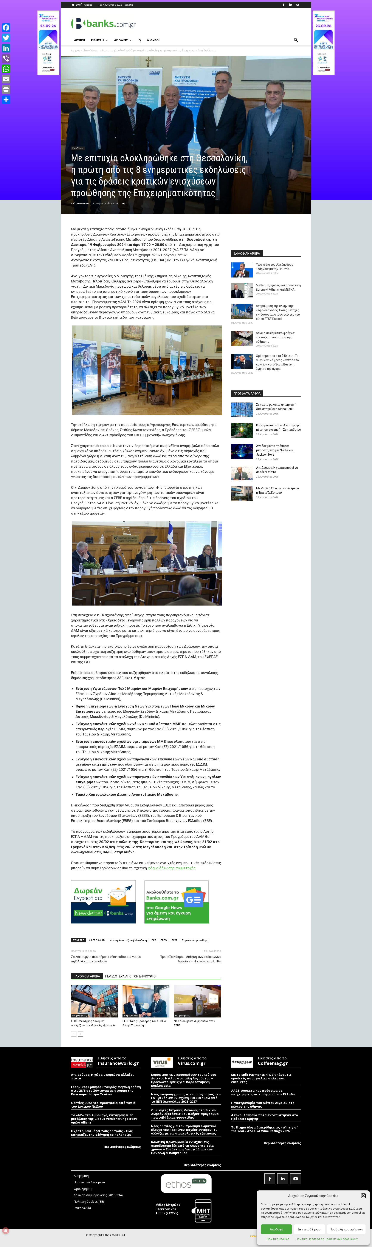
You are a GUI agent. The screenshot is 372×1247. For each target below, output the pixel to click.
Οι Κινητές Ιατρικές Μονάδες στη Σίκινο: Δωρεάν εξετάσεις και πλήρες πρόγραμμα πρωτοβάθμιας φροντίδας (185, 1113)
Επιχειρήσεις (79, 1015)
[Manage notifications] (5, 1230)
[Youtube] (297, 5)
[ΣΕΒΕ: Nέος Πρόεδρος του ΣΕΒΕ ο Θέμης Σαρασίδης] (145, 1001)
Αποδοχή (276, 1229)
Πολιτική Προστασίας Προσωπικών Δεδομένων (327, 1239)
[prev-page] (73, 1034)
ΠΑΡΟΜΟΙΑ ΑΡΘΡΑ (87, 976)
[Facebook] (283, 5)
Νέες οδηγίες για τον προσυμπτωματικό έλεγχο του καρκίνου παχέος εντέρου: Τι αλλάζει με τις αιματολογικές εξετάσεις (184, 1129)
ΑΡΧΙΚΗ (79, 40)
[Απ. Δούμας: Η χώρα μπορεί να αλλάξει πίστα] (242, 473)
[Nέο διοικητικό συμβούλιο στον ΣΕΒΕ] (197, 1001)
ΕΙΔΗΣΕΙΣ (97, 40)
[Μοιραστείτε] (6, 100)
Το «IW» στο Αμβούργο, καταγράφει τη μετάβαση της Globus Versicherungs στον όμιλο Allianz (104, 1118)
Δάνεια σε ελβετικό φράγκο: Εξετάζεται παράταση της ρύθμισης (275, 337)
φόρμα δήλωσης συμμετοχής (171, 868)
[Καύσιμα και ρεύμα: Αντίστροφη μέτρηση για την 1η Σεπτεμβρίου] (242, 430)
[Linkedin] (290, 5)
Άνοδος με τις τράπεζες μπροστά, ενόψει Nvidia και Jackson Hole (274, 450)
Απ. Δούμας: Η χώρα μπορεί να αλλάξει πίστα (102, 1076)
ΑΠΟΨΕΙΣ (121, 40)
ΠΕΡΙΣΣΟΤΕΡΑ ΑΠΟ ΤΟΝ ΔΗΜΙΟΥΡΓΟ (130, 976)
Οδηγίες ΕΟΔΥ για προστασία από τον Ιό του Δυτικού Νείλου (103, 1104)
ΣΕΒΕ (174, 940)
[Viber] (6, 58)
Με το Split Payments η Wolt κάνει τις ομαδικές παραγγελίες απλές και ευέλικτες (261, 1078)
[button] (363, 1196)
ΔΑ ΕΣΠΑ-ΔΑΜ (97, 940)
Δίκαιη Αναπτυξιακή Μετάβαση (128, 940)
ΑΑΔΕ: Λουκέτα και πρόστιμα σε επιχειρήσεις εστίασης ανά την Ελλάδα (263, 1092)
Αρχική (75, 50)
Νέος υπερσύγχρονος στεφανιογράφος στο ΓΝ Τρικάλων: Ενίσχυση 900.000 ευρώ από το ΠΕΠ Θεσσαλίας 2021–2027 (186, 1098)
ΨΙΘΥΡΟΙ (153, 40)
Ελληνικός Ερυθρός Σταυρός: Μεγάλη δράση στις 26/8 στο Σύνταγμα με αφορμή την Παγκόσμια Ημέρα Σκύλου (106, 1090)
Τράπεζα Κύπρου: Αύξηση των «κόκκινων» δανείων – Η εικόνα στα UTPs (190, 959)
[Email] (6, 79)
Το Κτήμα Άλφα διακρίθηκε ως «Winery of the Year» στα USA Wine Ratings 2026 (264, 1129)
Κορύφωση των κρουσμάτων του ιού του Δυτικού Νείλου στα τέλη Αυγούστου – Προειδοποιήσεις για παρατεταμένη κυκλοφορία (183, 1080)
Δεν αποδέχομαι (309, 1229)
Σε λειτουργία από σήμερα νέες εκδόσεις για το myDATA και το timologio (106, 959)
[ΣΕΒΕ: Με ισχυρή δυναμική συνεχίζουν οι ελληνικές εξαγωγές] (94, 1001)
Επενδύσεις (91, 50)
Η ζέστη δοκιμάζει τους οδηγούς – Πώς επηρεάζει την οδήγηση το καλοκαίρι (102, 1133)
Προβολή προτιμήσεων (346, 1229)
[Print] (6, 89)
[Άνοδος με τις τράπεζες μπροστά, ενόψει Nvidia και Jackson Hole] (242, 451)
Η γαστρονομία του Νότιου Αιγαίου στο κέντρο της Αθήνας (262, 1104)
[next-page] (80, 1034)
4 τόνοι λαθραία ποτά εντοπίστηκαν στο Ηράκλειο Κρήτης (264, 1117)
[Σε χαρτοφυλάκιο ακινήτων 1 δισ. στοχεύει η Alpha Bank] (242, 409)
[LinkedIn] (6, 48)
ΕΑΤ (154, 940)
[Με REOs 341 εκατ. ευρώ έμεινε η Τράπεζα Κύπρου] (242, 493)
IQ (139, 40)
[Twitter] (6, 38)
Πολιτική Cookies (278, 1239)
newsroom (82, 203)
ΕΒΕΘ (164, 940)
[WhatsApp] (6, 69)
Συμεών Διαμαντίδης (194, 940)
